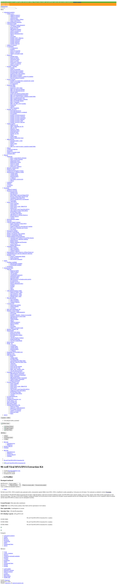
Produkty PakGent (15, 43)
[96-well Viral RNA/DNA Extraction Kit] (14, 463)
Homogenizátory (14, 176)
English (11, 428)
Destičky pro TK (14, 133)
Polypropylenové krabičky (16, 70)
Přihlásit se (9, 445)
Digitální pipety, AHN (15, 296)
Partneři (6, 564)
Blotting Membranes (15, 245)
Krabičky (12, 49)
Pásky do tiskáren (14, 108)
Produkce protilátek (12, 262)
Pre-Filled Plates (14, 359)
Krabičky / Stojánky (12, 66)
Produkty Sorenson (15, 40)
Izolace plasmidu (14, 203)
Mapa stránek (7, 576)
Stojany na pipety (14, 60)
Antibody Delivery (15, 250)
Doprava (6, 554)
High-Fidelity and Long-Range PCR (19, 195)
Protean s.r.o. (10, 397)
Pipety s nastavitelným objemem (18, 158)
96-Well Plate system (15, 212)
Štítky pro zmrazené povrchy (17, 90)
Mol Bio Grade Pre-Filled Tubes (18, 362)
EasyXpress (13, 229)
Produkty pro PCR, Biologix (17, 119)
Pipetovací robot (14, 65)
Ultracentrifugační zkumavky (14, 22)
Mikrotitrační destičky (15, 29)
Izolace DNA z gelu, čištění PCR (18, 206)
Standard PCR (13, 192)
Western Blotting (14, 306)
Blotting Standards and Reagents (18, 242)
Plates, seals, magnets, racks (17, 369)
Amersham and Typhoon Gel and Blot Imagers (22, 238)
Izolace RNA (13, 208)
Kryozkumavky (14, 83)
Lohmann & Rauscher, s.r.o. (14, 399)
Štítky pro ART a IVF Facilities (18, 103)
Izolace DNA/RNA (12, 202)
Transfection (7, 541)
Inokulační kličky (14, 278)
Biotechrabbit (10, 330)
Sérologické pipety (15, 59)
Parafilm (12, 286)
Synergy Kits (13, 365)
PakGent (9, 269)
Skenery (9, 186)
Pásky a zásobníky (15, 102)
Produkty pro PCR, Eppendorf (18, 118)
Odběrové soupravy (15, 15)
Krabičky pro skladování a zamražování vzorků (22, 80)
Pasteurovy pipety (14, 129)
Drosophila (13, 36)
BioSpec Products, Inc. (13, 329)
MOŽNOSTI (4, 483)
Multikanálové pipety (15, 162)
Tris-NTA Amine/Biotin (13, 232)
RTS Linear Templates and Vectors (19, 228)
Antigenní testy (14, 18)
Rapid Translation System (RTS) (18, 223)
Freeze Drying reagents (16, 366)
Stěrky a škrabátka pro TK (16, 126)
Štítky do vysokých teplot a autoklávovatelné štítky (23, 96)
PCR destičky (13, 113)
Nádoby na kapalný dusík (16, 53)
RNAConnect (10, 342)
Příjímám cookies (5, 3)
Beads (11, 356)
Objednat (9, 456)
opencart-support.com (17, 583)
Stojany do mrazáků (15, 50)
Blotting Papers (14, 240)
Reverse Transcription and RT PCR (19, 196)
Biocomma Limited (12, 403)
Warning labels (14, 92)
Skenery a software (15, 52)
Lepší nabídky (7, 569)
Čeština (11, 426)
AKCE (5, 415)
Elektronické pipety (15, 160)
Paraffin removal (14, 216)
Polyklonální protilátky (16, 265)
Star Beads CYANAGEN (16, 179)
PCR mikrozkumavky (15, 110)
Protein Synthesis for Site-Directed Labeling (21, 226)
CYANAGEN (13, 243)
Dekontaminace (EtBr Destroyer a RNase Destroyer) (20, 252)
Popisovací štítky (11, 85)
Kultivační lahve (14, 132)
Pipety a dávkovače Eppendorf (18, 375)
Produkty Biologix (15, 42)
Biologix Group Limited (13, 310)
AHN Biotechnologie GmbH (14, 290)
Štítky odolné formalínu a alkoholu (19, 99)
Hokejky (12, 142)
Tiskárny (12, 106)
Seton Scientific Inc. (12, 402)
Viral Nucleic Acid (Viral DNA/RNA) (19, 209)
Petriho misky (13, 136)
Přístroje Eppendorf (15, 380)
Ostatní (5, 537)
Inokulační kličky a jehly (16, 140)
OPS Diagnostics (11, 355)
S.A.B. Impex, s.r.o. (12, 400)
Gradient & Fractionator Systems (15, 170)
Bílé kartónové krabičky (16, 75)
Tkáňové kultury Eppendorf (17, 379)
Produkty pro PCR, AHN (16, 120)
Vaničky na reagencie (15, 30)
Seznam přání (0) (11, 454)
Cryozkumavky (14, 48)
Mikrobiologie (10, 139)
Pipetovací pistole (14, 163)
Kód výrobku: (7, 472)
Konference (10, 266)
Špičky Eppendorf (14, 376)
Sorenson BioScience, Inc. (13, 405)
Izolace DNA (13, 205)
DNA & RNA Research (16, 259)
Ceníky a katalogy (8, 553)
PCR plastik (13, 313)
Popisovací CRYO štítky (16, 88)
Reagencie (6, 188)
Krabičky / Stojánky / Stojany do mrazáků (20, 315)
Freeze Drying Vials (15, 368)
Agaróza (12, 218)
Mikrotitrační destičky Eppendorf (18, 377)
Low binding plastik (15, 26)
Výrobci (6, 573)
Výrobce (6, 470)
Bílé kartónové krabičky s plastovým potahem (21, 76)
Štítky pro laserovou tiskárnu (17, 89)
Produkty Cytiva (11, 255)
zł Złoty (6, 439)
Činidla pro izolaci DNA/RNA (18, 390)
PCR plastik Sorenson (15, 409)
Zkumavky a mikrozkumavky (17, 25)
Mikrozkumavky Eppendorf (17, 373)
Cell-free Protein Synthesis (13, 222)
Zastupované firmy (8, 268)
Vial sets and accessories (16, 370)
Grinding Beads (14, 175)
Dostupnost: (7, 473)
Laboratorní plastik (11, 23)
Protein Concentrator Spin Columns (16, 233)
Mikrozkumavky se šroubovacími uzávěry (20, 279)
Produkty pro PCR (11, 109)
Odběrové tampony (15, 16)
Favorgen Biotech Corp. (13, 382)
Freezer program (11, 79)
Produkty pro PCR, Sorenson (17, 116)
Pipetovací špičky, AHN (16, 292)
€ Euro (5, 435)
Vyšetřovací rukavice (12, 149)
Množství (3, 485)
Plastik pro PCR (14, 28)
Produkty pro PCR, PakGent (17, 122)
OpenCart (7, 580)
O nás (5, 552)
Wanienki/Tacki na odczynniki (17, 316)
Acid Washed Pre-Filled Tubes (18, 360)
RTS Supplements (14, 225)
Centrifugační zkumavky (16, 275)
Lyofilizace (13, 178)
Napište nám (7, 577)
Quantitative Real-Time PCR (17, 198)
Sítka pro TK (13, 128)
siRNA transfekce (14, 249)
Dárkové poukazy (8, 571)
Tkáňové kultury (11, 123)
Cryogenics (10, 185)
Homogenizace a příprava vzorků (15, 172)
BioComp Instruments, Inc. (14, 309)
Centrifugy (9, 182)
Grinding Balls (14, 173)
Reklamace (6, 574)
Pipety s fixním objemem (16, 159)
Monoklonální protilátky (16, 263)
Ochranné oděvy (11, 153)
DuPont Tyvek (10, 353)
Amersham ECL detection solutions (19, 239)
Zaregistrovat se (11, 443)
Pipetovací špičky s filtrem (16, 19)
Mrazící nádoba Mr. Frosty (17, 138)
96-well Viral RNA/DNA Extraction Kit (14, 460)
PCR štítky (13, 86)
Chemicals (12, 363)
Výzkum (6, 559)
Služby (5, 260)
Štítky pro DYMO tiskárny (17, 100)
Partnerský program (9, 570)
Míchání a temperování (13, 168)
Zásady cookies (77, 2)
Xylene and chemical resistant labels (19, 93)
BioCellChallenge (11, 298)
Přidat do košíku (13, 485)
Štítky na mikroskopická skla (17, 98)
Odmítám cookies (5, 5)
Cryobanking (10, 46)
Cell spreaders (13, 273)
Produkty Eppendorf (15, 39)
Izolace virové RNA (15, 20)
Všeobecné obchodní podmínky (12, 556)
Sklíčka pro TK (14, 125)
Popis (5, 489)
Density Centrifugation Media (14, 235)
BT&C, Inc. (10, 343)
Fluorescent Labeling (12, 230)
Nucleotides (13, 200)
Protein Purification (15, 339)
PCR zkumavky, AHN (16, 293)
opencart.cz (8, 583)
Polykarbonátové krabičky (16, 72)
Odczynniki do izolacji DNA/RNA (19, 210)
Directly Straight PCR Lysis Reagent (19, 199)
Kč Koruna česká (8, 437)
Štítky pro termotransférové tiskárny (19, 95)
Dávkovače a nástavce (15, 62)
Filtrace (12, 35)
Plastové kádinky (14, 32)
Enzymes (9, 220)
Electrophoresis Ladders (13, 219)
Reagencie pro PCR (12, 190)
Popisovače (13, 105)
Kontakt (6, 566)
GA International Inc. (12, 396)
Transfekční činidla (12, 246)
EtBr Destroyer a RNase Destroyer (19, 215)
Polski (10, 430)
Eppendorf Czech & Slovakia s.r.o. (16, 372)
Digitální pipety (14, 56)
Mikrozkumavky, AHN (16, 295)
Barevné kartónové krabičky (17, 78)
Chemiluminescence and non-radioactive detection (19, 253)
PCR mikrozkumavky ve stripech (18, 112)
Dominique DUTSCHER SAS (15, 352)
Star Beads (13, 308)
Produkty (6, 557)
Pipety (11, 288)
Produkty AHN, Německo (16, 38)
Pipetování (9, 55)
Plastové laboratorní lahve (16, 33)
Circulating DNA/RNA (16, 213)
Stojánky (12, 68)
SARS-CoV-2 (10, 13)
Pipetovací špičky (14, 58)
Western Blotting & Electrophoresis (16, 236)
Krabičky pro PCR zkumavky (17, 115)
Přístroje (6, 155)
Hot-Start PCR (14, 193)
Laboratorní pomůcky (9, 12)
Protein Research (14, 258)
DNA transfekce (14, 248)
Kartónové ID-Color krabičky (17, 73)
